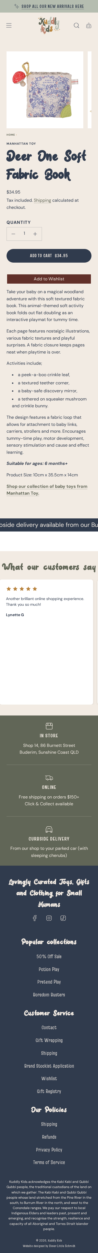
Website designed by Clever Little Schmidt (49, 1245)
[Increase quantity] (35, 233)
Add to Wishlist (49, 279)
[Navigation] (8, 25)
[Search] (76, 25)
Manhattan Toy (21, 144)
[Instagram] (49, 918)
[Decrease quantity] (13, 233)
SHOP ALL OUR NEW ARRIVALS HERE (53, 6)
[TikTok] (63, 918)
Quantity (19, 222)
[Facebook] (34, 918)
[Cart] (88, 25)
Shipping (42, 200)
